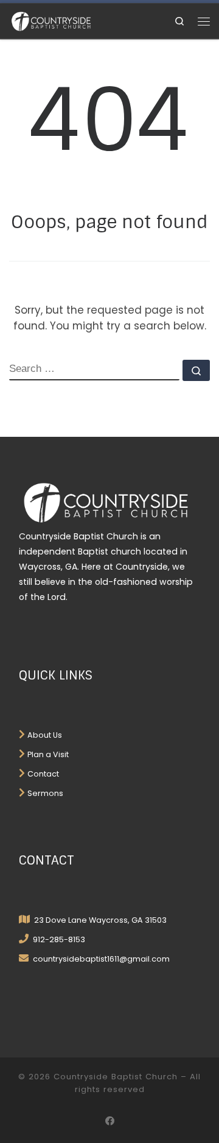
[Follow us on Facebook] (109, 1121)
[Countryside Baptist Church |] (51, 20)
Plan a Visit (48, 754)
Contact (43, 774)
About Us (44, 735)
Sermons (45, 793)
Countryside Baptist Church (116, 1076)
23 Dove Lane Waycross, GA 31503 (99, 920)
